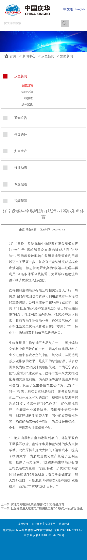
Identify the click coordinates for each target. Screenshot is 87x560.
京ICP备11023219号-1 (69, 530)
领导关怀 (20, 134)
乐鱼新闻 (47, 56)
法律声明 (64, 523)
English (80, 9)
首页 (13, 56)
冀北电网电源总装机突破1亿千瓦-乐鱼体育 (37, 504)
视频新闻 (20, 201)
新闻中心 (28, 56)
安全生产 (20, 151)
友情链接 (23, 523)
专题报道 (20, 184)
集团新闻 (66, 56)
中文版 (68, 9)
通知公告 (20, 118)
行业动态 (20, 167)
